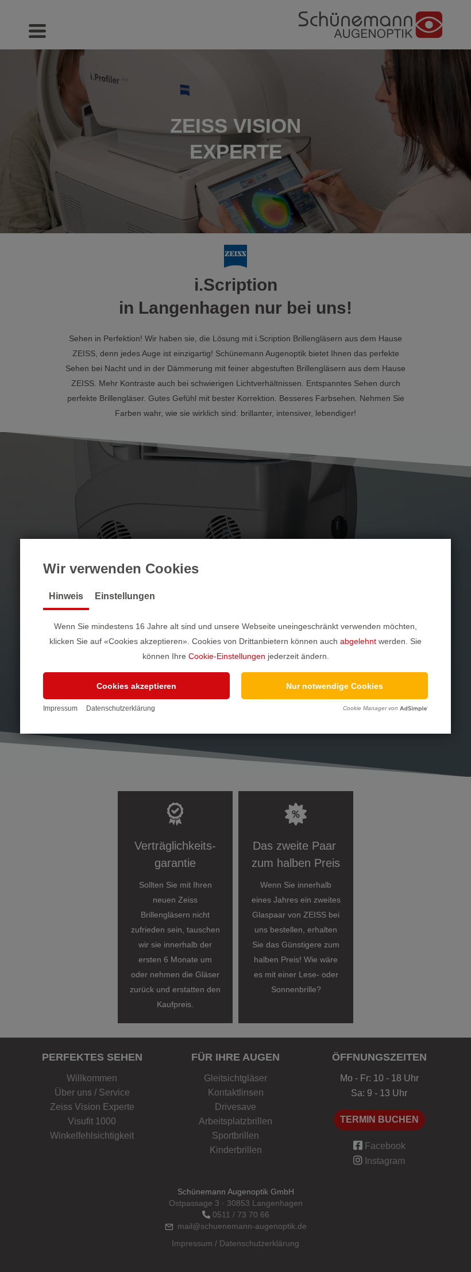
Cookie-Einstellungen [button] (226, 656)
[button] (136, 685)
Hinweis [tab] (66, 596)
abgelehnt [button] (358, 641)
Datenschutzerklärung (120, 708)
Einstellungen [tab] (125, 596)
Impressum (60, 708)
